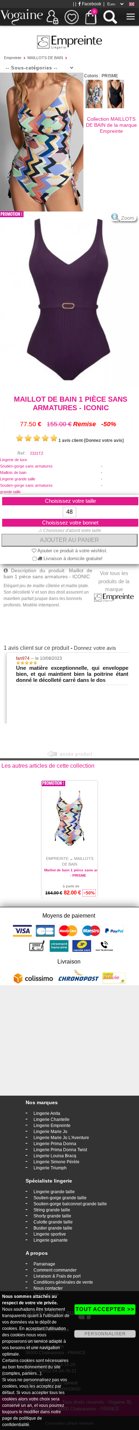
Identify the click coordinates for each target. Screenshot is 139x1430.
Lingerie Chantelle (52, 1119)
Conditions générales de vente (63, 1282)
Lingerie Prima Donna (55, 1143)
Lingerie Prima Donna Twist (60, 1149)
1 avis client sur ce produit (36, 648)
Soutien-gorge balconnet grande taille (70, 1203)
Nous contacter (48, 1288)
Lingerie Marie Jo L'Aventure (61, 1137)
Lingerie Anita (47, 1113)
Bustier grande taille (53, 1228)
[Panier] (91, 16)
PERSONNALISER (105, 1333)
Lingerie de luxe (13, 460)
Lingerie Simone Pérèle (56, 1161)
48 (69, 512)
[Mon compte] (52, 16)
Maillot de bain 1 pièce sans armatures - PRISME (78, 872)
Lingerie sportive (50, 1234)
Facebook (91, 3)
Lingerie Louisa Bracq (55, 1155)
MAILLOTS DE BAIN (45, 58)
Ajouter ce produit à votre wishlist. (72, 550)
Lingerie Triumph (50, 1167)
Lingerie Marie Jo (50, 1131)
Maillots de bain (13, 472)
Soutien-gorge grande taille (60, 1197)
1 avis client (70, 440)
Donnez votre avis (95, 648)
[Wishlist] (72, 16)
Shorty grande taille (52, 1216)
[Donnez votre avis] (104, 440)
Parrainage (44, 1264)
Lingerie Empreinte (52, 1125)
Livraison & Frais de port (57, 1276)
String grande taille (52, 1209)
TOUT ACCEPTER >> (105, 1309)
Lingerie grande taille (17, 479)
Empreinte (12, 58)
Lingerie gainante (51, 1240)
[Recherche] (110, 16)
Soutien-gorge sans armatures (26, 466)
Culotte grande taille (53, 1222)
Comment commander (55, 1270)
